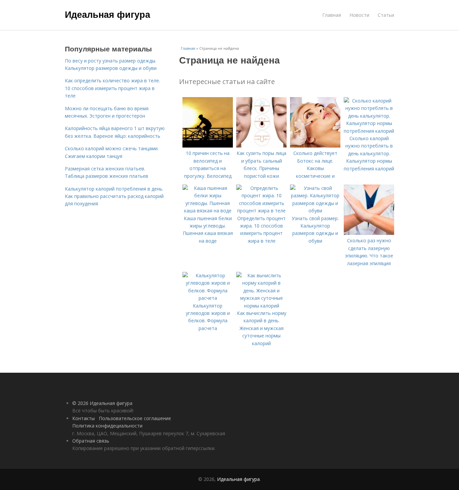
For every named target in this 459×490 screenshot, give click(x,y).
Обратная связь (90, 441)
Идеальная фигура (107, 14)
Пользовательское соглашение (135, 418)
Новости (359, 15)
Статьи (386, 15)
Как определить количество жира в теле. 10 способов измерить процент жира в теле (112, 88)
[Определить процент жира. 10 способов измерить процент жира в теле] (261, 210)
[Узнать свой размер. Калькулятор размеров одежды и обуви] (315, 210)
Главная (331, 15)
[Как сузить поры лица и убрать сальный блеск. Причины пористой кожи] (261, 145)
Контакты (83, 418)
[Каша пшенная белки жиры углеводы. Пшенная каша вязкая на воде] (207, 210)
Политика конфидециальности (107, 425)
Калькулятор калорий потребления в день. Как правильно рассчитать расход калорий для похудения (114, 196)
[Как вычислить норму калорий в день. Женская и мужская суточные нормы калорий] (261, 305)
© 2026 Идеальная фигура (102, 403)
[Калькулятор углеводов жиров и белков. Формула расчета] (207, 298)
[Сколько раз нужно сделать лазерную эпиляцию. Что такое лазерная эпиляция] (369, 233)
